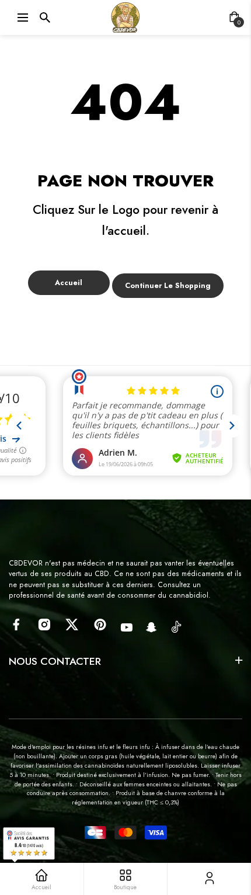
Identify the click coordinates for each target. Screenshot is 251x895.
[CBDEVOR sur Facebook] (16, 625)
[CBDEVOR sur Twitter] (72, 625)
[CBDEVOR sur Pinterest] (100, 625)
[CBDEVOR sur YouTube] (127, 627)
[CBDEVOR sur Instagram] (44, 625)
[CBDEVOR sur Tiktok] (176, 626)
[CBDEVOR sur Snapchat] (151, 627)
